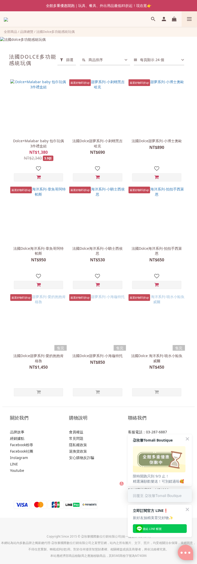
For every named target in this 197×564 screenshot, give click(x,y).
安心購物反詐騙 (81, 457)
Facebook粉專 (21, 444)
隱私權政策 (78, 444)
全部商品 (10, 31)
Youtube (17, 470)
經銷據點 (17, 438)
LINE (14, 464)
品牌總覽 (26, 31)
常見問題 (76, 438)
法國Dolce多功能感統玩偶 (55, 31)
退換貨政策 (78, 451)
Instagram (19, 457)
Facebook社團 (21, 451)
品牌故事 (17, 431)
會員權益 (76, 431)
